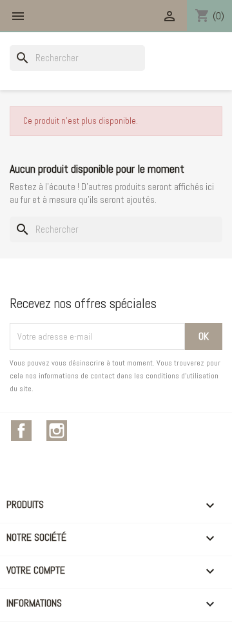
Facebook (21, 430)
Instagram (56, 430)
